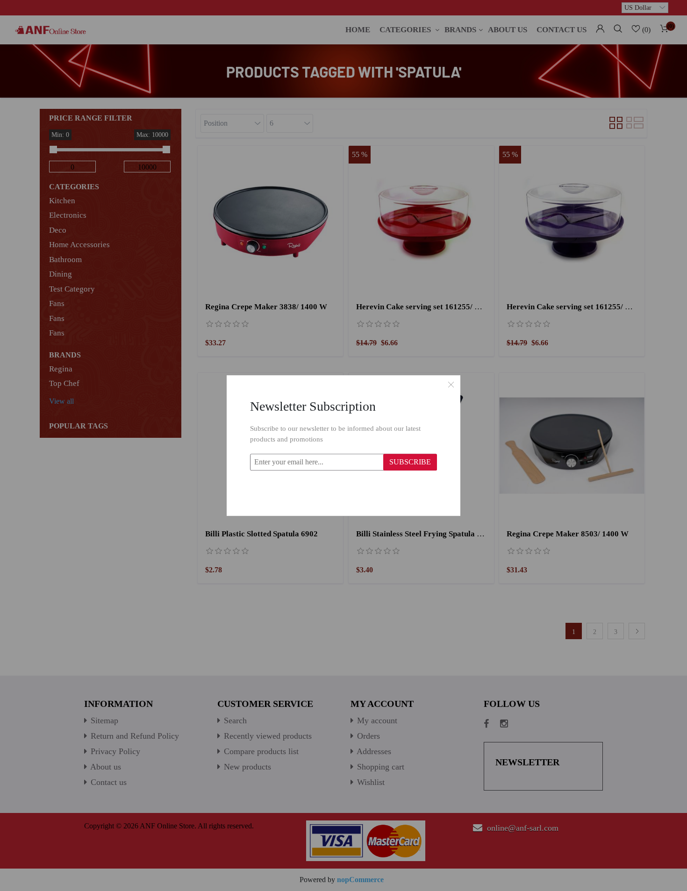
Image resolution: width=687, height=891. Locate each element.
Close (451, 384)
